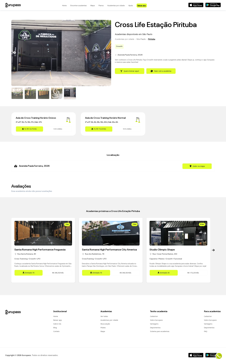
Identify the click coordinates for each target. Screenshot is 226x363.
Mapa (92, 5)
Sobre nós (57, 324)
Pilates (103, 327)
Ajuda (130, 5)
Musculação (105, 324)
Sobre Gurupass (156, 320)
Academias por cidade (116, 5)
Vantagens (154, 324)
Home (64, 5)
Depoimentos (155, 327)
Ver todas (104, 316)
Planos (101, 5)
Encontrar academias (78, 5)
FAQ (205, 331)
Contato (56, 331)
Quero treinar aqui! (131, 71)
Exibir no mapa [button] (199, 166)
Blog (55, 327)
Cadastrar (154, 316)
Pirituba (151, 39)
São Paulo (141, 39)
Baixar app (141, 5)
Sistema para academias (159, 331)
